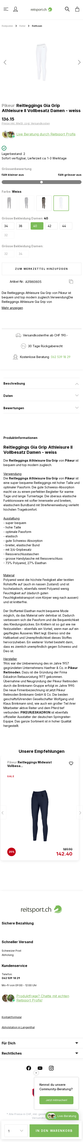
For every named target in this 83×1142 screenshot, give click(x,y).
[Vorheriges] (5, 62)
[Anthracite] (9, 203)
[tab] (41, 383)
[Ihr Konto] (15, 9)
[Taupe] (44, 203)
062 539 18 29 (60, 357)
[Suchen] (67, 9)
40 (35, 226)
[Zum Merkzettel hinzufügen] (71, 763)
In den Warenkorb (54, 1130)
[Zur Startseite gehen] (41, 9)
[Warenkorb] (76, 9)
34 (6, 226)
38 (20, 226)
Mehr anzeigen (12, 308)
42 (49, 226)
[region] (41, 64)
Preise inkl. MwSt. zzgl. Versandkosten (26, 123)
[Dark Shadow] (26, 203)
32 (6, 235)
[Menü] (6, 9)
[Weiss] (61, 203)
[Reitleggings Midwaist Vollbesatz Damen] (39, 815)
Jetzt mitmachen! (56, 1100)
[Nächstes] (78, 62)
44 (64, 226)
